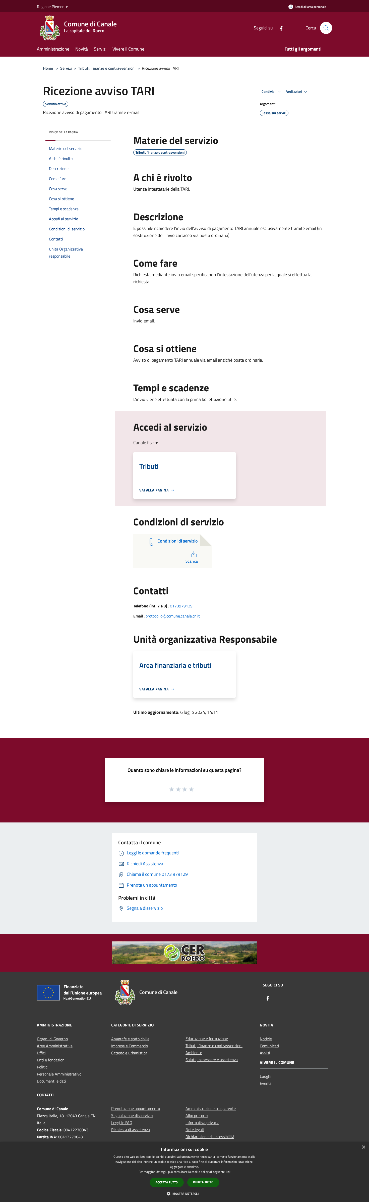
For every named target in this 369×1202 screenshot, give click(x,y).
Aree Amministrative (55, 1046)
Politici (42, 1067)
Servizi (66, 68)
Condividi (269, 91)
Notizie (266, 1039)
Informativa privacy (202, 1123)
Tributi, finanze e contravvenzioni (107, 68)
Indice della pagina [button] (63, 132)
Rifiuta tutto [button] (203, 1182)
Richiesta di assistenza (130, 1130)
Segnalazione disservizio (132, 1115)
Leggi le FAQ (121, 1123)
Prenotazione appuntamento (135, 1108)
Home (48, 68)
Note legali (195, 1130)
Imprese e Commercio (129, 1046)
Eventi (265, 1083)
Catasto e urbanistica (129, 1053)
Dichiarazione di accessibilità (210, 1137)
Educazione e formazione (207, 1038)
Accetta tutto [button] (166, 1182)
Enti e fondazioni (51, 1060)
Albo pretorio (197, 1115)
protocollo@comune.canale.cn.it (173, 616)
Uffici (41, 1053)
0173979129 (181, 606)
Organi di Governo (52, 1039)
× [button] (363, 1147)
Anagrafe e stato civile (130, 1039)
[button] (184, 1193)
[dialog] (184, 1172)
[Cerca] (326, 28)
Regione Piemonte (52, 7)
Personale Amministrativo (59, 1074)
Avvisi (265, 1053)
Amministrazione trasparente (211, 1108)
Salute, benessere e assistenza (212, 1060)
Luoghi (265, 1076)
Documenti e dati (51, 1081)
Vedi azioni (294, 91)
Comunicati (269, 1046)
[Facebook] (279, 27)
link (228, 1171)
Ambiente (194, 1053)
